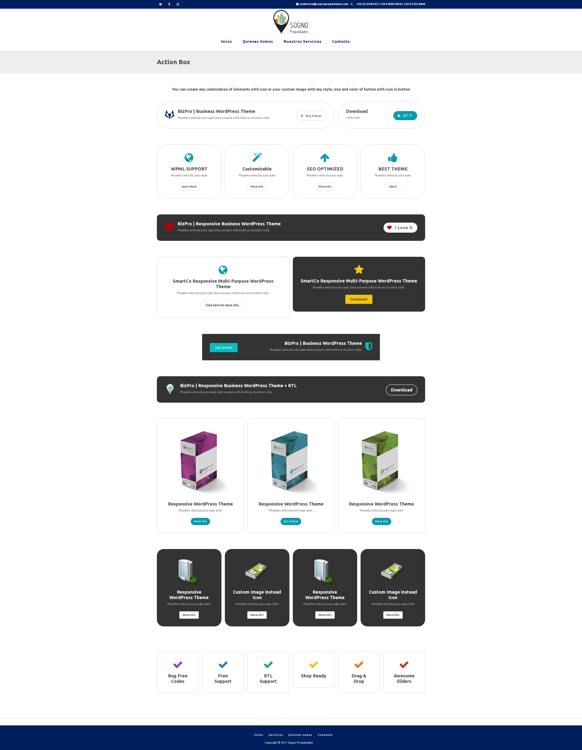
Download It (358, 299)
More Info (257, 186)
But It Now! (291, 521)
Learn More (189, 186)
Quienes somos (258, 41)
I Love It (403, 227)
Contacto (341, 41)
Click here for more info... (223, 305)
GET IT (407, 115)
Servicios (275, 734)
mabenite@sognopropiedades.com (324, 4)
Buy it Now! (313, 116)
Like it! (393, 186)
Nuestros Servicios (302, 41)
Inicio (226, 41)
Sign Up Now (224, 347)
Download (401, 389)
